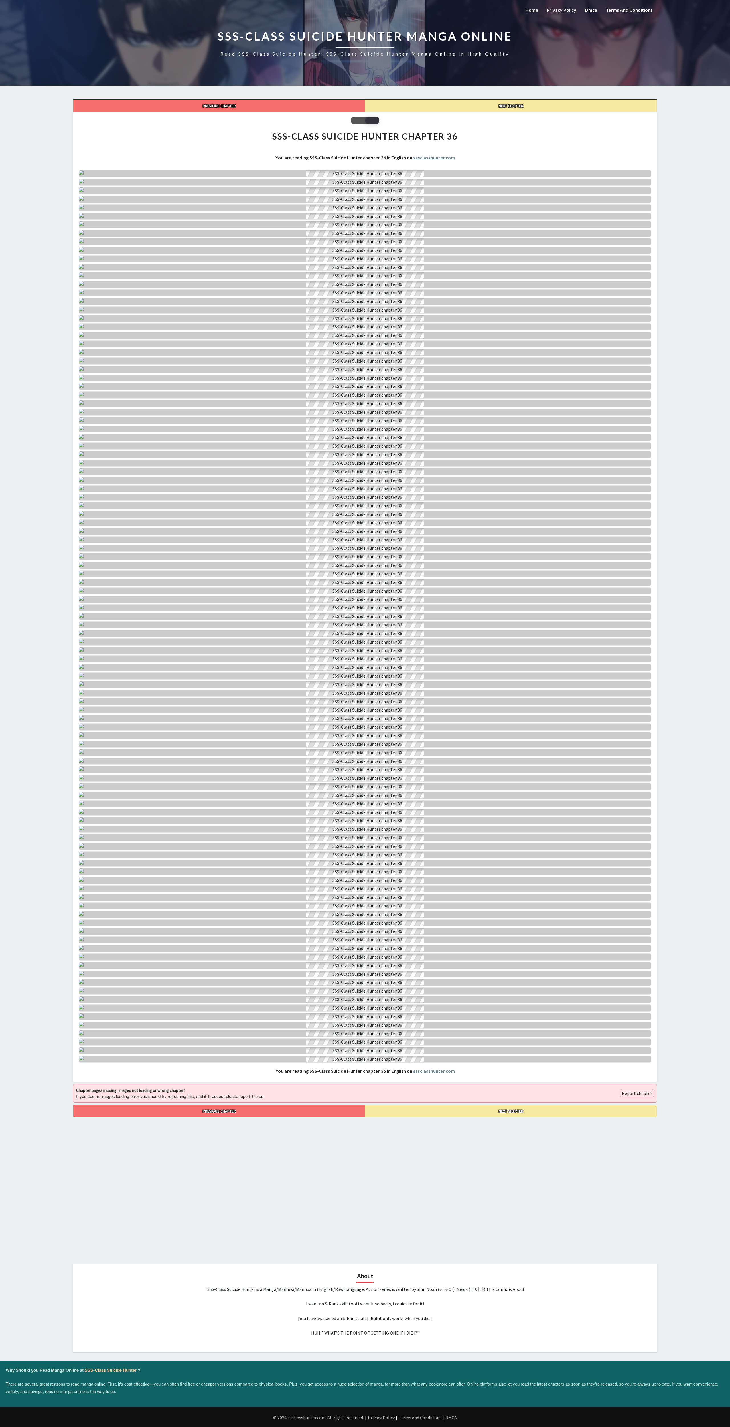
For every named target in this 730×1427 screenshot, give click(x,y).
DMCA (451, 1417)
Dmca (591, 10)
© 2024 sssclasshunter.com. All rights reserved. (318, 1417)
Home (531, 10)
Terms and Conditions (629, 10)
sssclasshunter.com (434, 157)
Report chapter (637, 1093)
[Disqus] (365, 1188)
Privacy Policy (561, 10)
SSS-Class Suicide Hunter (111, 1370)
